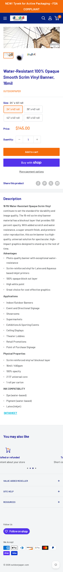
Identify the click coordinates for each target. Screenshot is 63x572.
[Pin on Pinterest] (44, 183)
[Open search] (43, 18)
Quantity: (8, 139)
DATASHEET (10, 412)
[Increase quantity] (37, 139)
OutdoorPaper (12, 91)
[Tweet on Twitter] (51, 183)
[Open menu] (5, 18)
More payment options (31, 171)
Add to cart (31, 151)
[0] (57, 18)
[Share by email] (57, 183)
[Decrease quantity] (19, 139)
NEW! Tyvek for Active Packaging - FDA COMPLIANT (31, 6)
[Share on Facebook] (38, 183)
